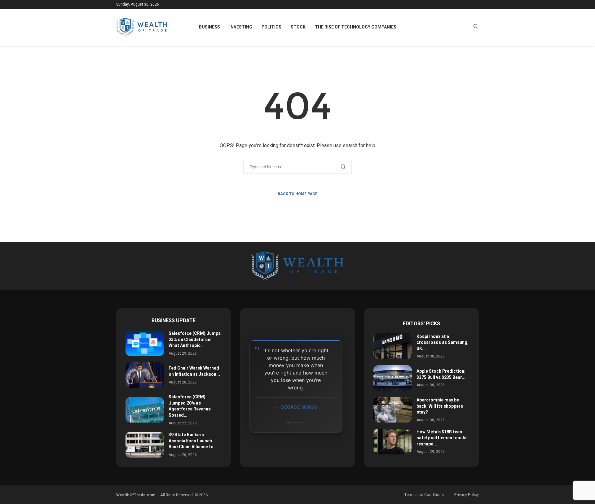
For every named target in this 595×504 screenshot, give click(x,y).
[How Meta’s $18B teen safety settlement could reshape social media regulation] (392, 441)
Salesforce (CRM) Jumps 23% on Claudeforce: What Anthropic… (195, 339)
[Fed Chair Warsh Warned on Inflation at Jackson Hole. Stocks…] (145, 375)
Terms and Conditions (424, 494)
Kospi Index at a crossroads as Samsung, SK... (442, 342)
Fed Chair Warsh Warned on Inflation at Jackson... (194, 371)
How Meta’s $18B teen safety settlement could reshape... (441, 438)
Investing (240, 27)
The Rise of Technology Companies (355, 27)
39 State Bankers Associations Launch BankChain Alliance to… (193, 441)
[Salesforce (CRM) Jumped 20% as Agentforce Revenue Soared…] (145, 410)
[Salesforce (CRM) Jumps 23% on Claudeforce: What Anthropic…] (145, 343)
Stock (298, 27)
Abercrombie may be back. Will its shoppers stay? (439, 406)
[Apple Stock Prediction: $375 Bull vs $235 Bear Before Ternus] (392, 378)
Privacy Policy (466, 494)
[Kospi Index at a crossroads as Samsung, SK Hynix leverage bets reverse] (392, 346)
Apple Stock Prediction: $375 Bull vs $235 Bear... (440, 374)
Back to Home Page (297, 194)
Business (209, 27)
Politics (271, 27)
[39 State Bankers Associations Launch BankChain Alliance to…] (145, 445)
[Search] (476, 27)
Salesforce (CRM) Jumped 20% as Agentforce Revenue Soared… (190, 406)
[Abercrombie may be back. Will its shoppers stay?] (392, 410)
